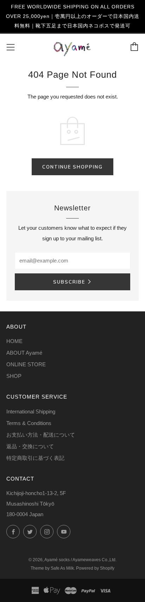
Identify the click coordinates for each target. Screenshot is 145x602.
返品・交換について (30, 446)
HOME (14, 341)
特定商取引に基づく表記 (35, 458)
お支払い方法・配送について (40, 435)
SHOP (13, 376)
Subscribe (69, 282)
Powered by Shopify (95, 568)
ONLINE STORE (26, 364)
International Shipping (30, 411)
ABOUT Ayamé (24, 353)
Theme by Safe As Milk (52, 568)
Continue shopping (72, 167)
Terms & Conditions (28, 423)
